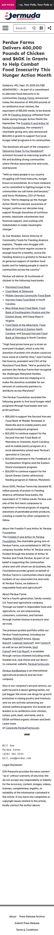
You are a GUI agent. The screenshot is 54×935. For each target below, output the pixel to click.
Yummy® (45, 642)
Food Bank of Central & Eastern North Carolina (25, 329)
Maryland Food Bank (17, 287)
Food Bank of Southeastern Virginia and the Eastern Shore (27, 312)
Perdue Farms (26, 98)
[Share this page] (49, 28)
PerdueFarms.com (38, 664)
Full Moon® (23, 651)
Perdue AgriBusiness (14, 670)
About (12, 916)
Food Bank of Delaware (19, 291)
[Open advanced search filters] (41, 28)
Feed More (34, 316)
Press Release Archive (32, 916)
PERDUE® (17, 638)
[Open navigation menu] (5, 28)
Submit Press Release (27, 923)
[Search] (34, 28)
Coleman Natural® (23, 642)
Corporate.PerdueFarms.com (22, 727)
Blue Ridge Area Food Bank (21, 308)
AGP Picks (8, 4)
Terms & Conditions (27, 929)
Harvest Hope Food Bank (20, 299)
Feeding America (21, 114)
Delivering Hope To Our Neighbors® (23, 150)
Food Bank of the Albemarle (21, 325)
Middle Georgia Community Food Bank (28, 295)
